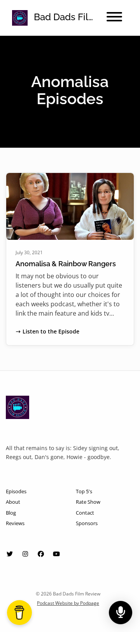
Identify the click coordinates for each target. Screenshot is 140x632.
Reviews (15, 523)
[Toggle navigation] (114, 18)
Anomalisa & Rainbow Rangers (66, 264)
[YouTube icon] (56, 553)
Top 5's (84, 491)
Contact (85, 512)
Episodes (16, 491)
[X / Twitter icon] (10, 553)
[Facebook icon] (41, 553)
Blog (11, 512)
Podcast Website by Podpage (68, 603)
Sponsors (87, 523)
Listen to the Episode (51, 331)
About (13, 501)
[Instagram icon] (25, 553)
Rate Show (88, 501)
